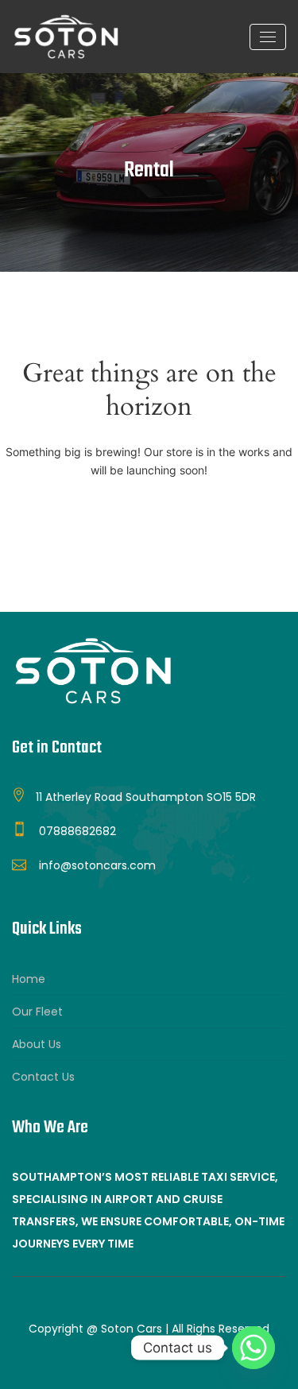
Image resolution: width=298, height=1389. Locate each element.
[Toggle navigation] (268, 37)
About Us (36, 1044)
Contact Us (43, 1077)
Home (28, 979)
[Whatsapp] (253, 1347)
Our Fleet (37, 1012)
